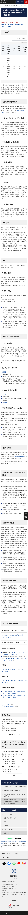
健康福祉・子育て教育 (10, 818)
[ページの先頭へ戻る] (25, 912)
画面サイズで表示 (22, 39)
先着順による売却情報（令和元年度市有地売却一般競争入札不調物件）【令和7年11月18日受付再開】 (15, 801)
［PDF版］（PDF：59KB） (18, 652)
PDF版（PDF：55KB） (12, 658)
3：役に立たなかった (9, 771)
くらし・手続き (8, 814)
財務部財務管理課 (7, 719)
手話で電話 (16, 906)
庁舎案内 (14, 900)
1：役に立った (7, 769)
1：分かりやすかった (9, 761)
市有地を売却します (11, 783)
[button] (18, 2)
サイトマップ (5, 857)
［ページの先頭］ (6, 704)
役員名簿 (4, 402)
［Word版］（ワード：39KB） (11, 654)
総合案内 (3, 841)
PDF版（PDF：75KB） (9, 669)
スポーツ (6, 825)
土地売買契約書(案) (20, 456)
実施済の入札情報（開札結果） (12, 790)
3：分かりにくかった (9, 763)
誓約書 (4, 372)
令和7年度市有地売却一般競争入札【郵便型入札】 (14, 795)
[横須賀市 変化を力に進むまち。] (3, 2)
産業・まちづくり (9, 829)
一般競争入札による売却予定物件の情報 (15, 786)
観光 (5, 821)
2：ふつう (20, 754)
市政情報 (6, 833)
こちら (19, 436)
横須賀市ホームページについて (10, 853)
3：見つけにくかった (9, 756)
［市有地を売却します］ (7, 706)
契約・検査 (14, 841)
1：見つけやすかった (9, 754)
